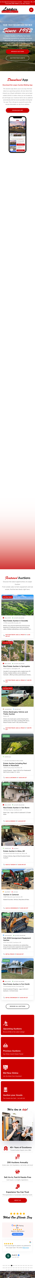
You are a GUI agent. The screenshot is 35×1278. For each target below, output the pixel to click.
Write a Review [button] (17, 1234)
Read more (26, 1247)
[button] (31, 10)
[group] (17, 1250)
